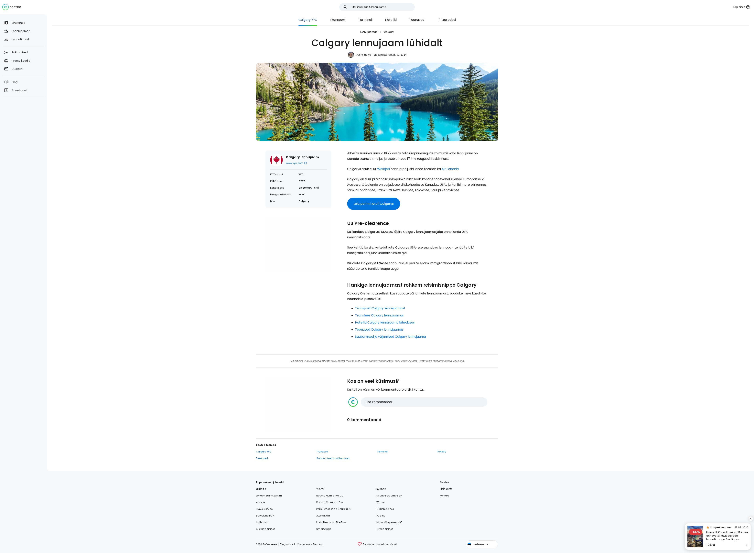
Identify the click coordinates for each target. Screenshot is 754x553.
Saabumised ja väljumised (333, 458)
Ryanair (381, 489)
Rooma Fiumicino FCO (329, 495)
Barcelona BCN (265, 515)
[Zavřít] (750, 518)
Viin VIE (320, 489)
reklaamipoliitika (442, 361)
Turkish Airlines (385, 509)
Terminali (365, 19)
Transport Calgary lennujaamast (380, 308)
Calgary (389, 32)
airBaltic (261, 489)
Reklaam (318, 544)
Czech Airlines (384, 529)
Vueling (380, 515)
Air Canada (450, 169)
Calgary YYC (307, 19)
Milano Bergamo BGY (389, 495)
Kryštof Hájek (363, 54)
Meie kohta (446, 489)
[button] (418, 402)
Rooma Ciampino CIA (329, 502)
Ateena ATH (323, 515)
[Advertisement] (298, 244)
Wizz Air (380, 502)
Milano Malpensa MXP (389, 522)
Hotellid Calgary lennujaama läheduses (385, 322)
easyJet (260, 502)
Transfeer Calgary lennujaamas (379, 315)
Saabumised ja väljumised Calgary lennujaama (390, 336)
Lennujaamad (369, 32)
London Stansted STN (269, 495)
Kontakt (444, 495)
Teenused (416, 19)
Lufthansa (262, 522)
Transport (338, 19)
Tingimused (287, 544)
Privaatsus (303, 544)
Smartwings (323, 529)
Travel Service (264, 509)
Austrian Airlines (265, 529)
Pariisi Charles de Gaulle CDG (333, 509)
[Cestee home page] (11, 7)
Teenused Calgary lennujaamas (379, 329)
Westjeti (383, 169)
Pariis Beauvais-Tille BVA (331, 522)
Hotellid (391, 19)
